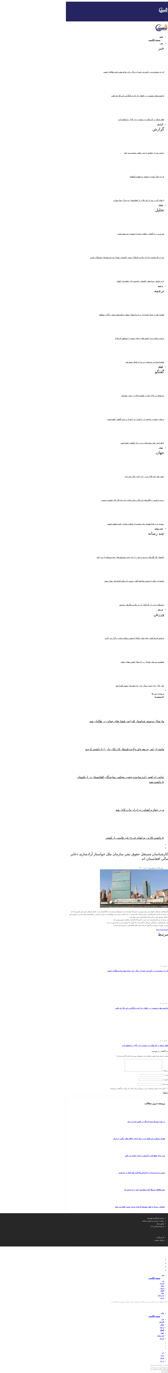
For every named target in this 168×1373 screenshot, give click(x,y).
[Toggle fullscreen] (158, 1369)
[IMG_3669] (152, 195)
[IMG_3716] (152, 172)
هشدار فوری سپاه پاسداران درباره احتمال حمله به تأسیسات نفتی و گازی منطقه (131, 315)
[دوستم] (152, 714)
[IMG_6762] (152, 310)
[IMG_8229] (152, 803)
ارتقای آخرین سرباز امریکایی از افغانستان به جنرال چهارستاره (139, 200)
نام (166, 1075)
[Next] (163, 1371)
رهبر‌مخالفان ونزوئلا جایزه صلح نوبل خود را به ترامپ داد (144, 1190)
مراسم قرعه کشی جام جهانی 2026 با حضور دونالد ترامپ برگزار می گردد (134, 638)
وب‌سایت (165, 1084)
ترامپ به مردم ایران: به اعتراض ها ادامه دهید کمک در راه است (142, 1173)
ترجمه (160, 286)
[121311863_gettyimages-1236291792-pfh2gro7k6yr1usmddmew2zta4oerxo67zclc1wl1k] (152, 391)
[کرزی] (152, 67)
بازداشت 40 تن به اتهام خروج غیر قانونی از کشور (134, 837)
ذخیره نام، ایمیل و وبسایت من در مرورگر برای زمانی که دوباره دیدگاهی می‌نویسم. (138, 1088)
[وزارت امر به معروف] (152, 742)
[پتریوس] (152, 495)
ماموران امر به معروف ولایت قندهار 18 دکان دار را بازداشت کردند (124, 749)
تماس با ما (160, 1224)
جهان (161, 448)
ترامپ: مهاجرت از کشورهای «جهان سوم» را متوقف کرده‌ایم (139, 338)
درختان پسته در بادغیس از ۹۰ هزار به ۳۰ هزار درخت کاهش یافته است (135, 419)
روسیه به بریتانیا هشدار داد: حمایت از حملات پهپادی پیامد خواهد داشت (135, 524)
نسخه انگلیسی (154, 40)
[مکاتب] (152, 229)
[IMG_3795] (152, 357)
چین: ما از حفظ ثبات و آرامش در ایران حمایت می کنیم (145, 1156)
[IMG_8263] (152, 519)
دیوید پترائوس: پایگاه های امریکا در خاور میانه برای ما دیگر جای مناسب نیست (132, 500)
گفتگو (160, 367)
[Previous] (166, 1371)
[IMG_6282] (160, 1117)
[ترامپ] (152, 471)
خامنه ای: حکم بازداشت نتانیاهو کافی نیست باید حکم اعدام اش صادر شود (134, 581)
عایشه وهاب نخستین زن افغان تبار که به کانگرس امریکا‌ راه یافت (137, 96)
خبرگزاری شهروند (155, 868)
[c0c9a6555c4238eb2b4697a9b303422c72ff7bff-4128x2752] (160, 1202)
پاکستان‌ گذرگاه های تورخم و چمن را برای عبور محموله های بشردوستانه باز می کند (130, 557)
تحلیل (160, 205)
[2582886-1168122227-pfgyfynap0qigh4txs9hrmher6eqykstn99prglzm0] (152, 438)
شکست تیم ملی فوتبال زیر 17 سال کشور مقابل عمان (142, 662)
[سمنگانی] (152, 831)
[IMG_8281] (152, 91)
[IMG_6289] (160, 1134)
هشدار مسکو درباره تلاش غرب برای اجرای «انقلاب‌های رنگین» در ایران (139, 1139)
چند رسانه (159, 529)
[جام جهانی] (152, 633)
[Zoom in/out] (153, 1369)
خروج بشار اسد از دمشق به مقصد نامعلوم (147, 176)
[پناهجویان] (152, 276)
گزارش (160, 124)
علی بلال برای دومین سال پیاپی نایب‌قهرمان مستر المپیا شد (140, 686)
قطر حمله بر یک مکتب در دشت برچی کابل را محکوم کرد (141, 119)
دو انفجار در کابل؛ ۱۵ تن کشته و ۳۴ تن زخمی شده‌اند (142, 395)
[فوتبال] (152, 657)
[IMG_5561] (152, 681)
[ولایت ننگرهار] (152, 600)
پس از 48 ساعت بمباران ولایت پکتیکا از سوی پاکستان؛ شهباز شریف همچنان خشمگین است (127, 257)
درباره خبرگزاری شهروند (155, 1218)
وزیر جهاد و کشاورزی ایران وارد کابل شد (140, 809)
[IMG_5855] (152, 552)
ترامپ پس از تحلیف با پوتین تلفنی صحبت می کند (144, 153)
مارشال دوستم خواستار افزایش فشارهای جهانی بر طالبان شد (126, 721)
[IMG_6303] (160, 1185)
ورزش (160, 609)
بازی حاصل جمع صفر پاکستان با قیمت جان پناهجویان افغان (140, 281)
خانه (161, 37)
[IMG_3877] (152, 252)
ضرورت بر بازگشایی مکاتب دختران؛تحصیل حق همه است (140, 234)
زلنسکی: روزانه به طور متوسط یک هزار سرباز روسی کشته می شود (140, 1207)
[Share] (162, 1368)
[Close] (166, 1368)
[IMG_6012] (152, 333)
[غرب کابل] (152, 114)
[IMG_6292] (160, 1151)
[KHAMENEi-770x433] (152, 576)
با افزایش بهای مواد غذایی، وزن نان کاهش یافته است (142, 443)
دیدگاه (165, 1071)
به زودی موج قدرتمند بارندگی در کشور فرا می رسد (146, 1122)
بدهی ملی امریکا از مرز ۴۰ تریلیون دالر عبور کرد (144, 476)
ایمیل (165, 1080)
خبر (161, 43)
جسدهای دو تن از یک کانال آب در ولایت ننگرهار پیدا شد (141, 605)
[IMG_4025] (152, 148)
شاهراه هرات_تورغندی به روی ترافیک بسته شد (145, 362)
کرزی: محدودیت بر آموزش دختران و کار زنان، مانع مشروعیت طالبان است (133, 72)
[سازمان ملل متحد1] (134, 907)
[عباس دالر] (152, 770)
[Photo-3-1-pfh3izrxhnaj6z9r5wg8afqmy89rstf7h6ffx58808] (152, 414)
